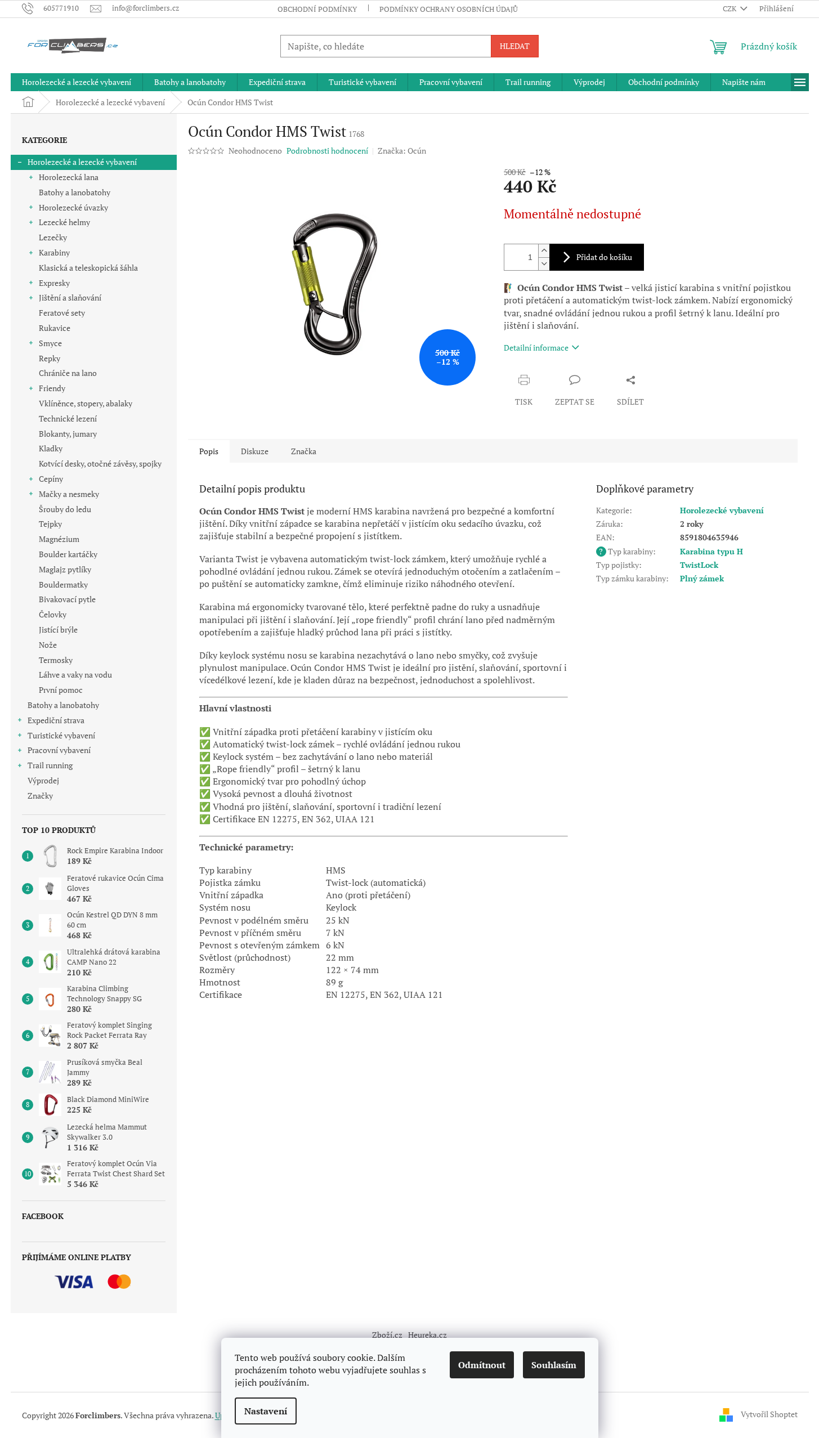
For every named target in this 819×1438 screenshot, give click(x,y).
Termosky (56, 660)
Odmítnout (481, 1365)
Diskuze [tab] (254, 451)
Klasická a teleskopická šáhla (88, 267)
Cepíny (51, 478)
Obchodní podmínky (317, 9)
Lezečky (53, 237)
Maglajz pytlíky (65, 569)
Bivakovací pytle (67, 599)
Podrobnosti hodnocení (327, 150)
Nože (48, 644)
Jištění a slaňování (70, 297)
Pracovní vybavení (59, 750)
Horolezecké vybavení (722, 510)
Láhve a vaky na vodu (75, 674)
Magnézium (59, 539)
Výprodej (43, 780)
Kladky (50, 448)
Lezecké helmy (64, 222)
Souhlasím (553, 1365)
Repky (49, 358)
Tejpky (50, 523)
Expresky (54, 282)
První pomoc (61, 689)
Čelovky (52, 614)
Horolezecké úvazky (73, 207)
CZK (730, 8)
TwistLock (699, 564)
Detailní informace (536, 347)
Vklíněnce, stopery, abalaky (85, 403)
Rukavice (54, 327)
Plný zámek (702, 578)
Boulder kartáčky (68, 554)
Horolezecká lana (69, 177)
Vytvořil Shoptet (769, 1414)
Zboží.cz (387, 1334)
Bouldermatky (63, 584)
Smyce (50, 343)
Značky (40, 795)
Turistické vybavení (61, 735)
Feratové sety (62, 312)
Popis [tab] (208, 451)
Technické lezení (68, 418)
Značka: (402, 150)
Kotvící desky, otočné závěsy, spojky (100, 463)
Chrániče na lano (68, 373)
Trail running (50, 765)
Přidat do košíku (604, 257)
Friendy (52, 388)
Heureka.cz (427, 1334)
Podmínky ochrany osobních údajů (448, 9)
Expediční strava (56, 720)
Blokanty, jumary (68, 433)
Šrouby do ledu (65, 509)
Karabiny (54, 252)
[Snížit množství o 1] (543, 263)
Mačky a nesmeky (69, 494)
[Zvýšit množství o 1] (543, 250)
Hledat (515, 46)
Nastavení (265, 1411)
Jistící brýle (58, 629)
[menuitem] (76, 82)
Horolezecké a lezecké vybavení (82, 161)
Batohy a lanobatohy (74, 192)
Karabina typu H (711, 551)
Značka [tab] (303, 451)
